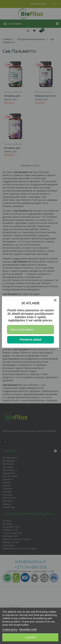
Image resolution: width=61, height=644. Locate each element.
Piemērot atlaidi (30, 339)
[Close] (55, 300)
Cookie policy (9, 629)
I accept (30, 637)
